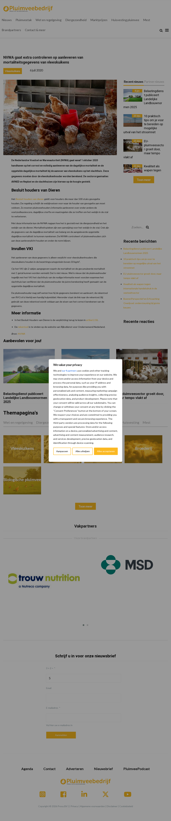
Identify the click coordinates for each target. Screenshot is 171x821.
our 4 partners (69, 370)
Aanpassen (62, 451)
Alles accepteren (106, 451)
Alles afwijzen (82, 451)
